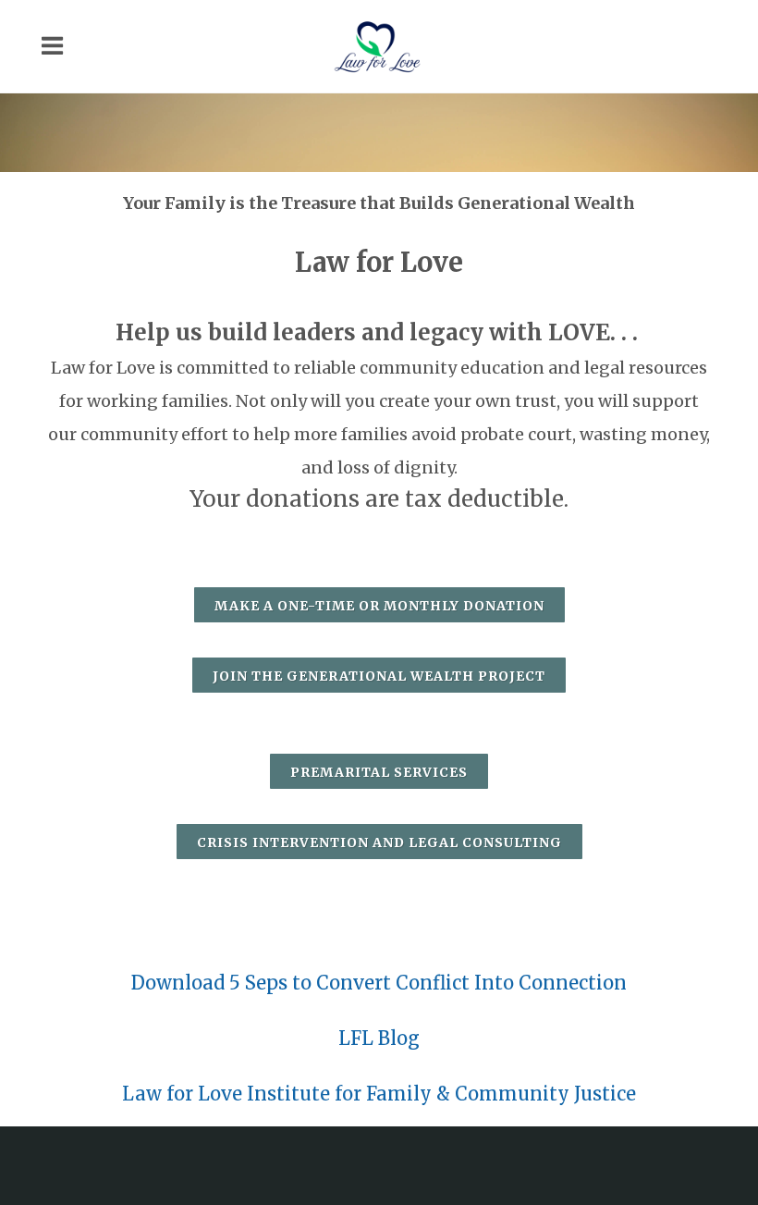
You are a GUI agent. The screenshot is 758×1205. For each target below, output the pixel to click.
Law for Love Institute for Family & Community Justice (379, 1093)
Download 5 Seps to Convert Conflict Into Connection (379, 982)
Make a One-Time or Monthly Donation (379, 605)
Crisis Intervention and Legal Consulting (379, 842)
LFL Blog (379, 1038)
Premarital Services (379, 772)
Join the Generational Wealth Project (379, 676)
